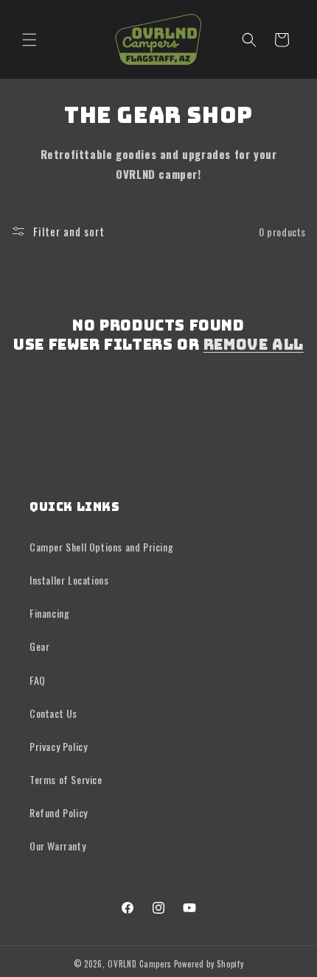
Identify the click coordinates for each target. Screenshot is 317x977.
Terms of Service (65, 779)
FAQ (37, 680)
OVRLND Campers (140, 964)
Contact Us (53, 713)
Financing (49, 613)
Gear (39, 646)
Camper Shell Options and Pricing (101, 546)
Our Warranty (57, 845)
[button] (29, 40)
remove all (253, 344)
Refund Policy (58, 812)
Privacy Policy (58, 746)
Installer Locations (68, 580)
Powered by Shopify (209, 964)
